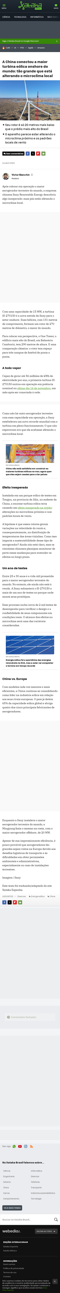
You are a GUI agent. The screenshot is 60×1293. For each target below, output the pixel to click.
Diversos (21, 896)
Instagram (25, 1146)
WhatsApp (14, 1146)
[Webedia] (11, 1233)
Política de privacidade (13, 1268)
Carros (6, 1193)
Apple (30, 47)
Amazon (41, 47)
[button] (22, 174)
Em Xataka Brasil (13, 465)
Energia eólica (38, 896)
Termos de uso (9, 1272)
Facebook (28, 154)
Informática (37, 16)
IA (15, 47)
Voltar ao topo (44, 1231)
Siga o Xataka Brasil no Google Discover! (20, 41)
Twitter (33, 154)
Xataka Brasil (30, 5)
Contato (7, 1276)
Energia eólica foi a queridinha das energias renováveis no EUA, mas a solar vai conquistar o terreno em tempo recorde (29, 662)
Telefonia (35, 1181)
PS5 (22, 47)
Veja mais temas (12, 1207)
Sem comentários (14, 153)
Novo (56, 8)
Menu (4, 8)
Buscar (56, 1219)
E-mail (43, 154)
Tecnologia (20, 16)
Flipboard (38, 154)
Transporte (36, 1187)
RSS (31, 1146)
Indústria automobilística (43, 1193)
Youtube (20, 1146)
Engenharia (8, 1176)
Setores (7, 1181)
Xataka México (10, 1250)
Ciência (6, 16)
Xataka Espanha (10, 1246)
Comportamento (11, 1198)
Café (8, 47)
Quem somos (9, 1264)
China (52, 896)
